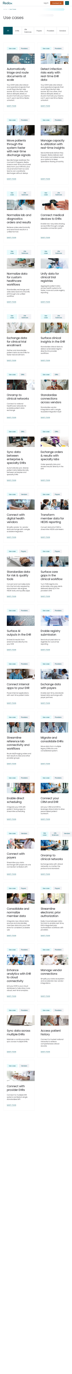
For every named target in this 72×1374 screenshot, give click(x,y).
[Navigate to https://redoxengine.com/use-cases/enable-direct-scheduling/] (21, 788)
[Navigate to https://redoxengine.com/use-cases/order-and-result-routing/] (21, 727)
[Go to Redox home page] (7, 3)
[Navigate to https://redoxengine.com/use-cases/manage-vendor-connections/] (54, 960)
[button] (67, 3)
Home (5, 9)
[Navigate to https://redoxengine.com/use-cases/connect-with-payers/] (21, 843)
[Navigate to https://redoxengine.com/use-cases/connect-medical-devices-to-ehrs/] (54, 205)
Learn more (11, 106)
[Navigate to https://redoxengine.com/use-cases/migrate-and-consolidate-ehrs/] (54, 727)
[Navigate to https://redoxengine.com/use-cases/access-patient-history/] (54, 1020)
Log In (46, 3)
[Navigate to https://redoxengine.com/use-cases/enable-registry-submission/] (54, 621)
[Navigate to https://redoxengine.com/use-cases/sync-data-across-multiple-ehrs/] (21, 1020)
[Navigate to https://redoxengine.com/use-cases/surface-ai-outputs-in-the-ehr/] (21, 621)
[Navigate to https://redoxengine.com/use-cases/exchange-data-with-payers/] (54, 674)
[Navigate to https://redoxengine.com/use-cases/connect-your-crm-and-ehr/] (54, 788)
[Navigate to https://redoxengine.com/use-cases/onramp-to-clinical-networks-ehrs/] (21, 385)
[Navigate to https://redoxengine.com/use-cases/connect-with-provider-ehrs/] (21, 1076)
